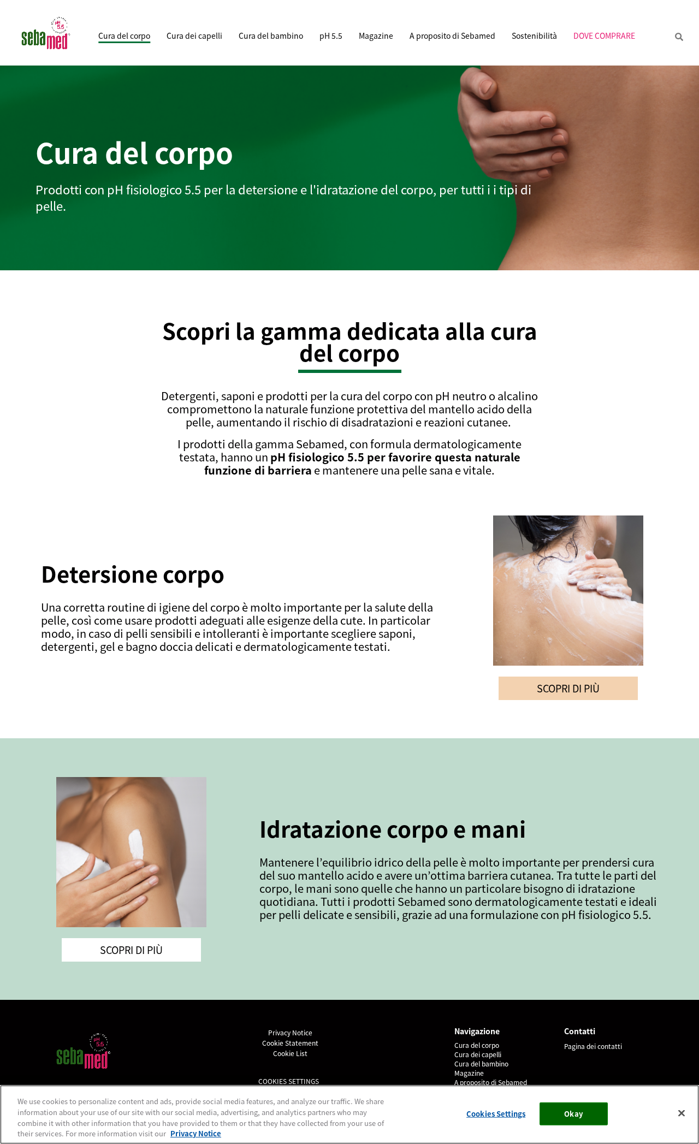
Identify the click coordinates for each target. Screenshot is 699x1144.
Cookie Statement (290, 1042)
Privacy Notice (290, 1032)
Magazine (376, 35)
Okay (573, 1114)
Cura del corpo (124, 35)
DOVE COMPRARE (604, 35)
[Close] (682, 1113)
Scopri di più (568, 688)
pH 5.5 (330, 35)
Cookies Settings (288, 1081)
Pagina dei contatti (593, 1046)
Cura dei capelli (194, 35)
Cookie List (290, 1053)
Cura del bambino (271, 35)
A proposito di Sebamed (452, 35)
